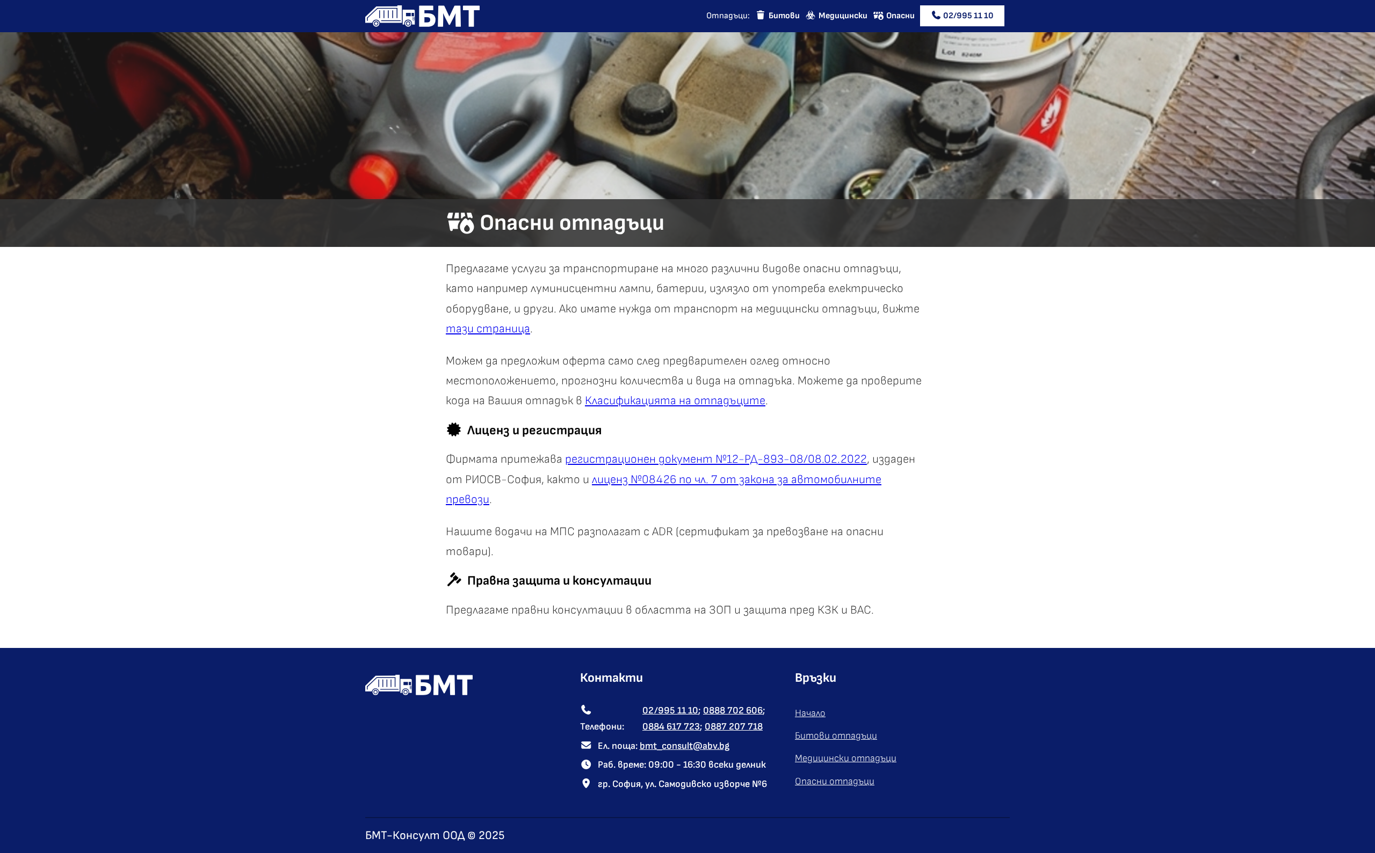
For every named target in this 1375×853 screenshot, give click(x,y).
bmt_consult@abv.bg (684, 746)
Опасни (900, 16)
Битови (784, 16)
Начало (810, 713)
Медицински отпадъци (845, 758)
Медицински (843, 16)
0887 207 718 (734, 726)
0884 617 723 (671, 726)
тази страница (488, 329)
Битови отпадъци (836, 735)
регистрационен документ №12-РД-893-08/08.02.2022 (716, 459)
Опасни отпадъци (834, 781)
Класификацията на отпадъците (675, 400)
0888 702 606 (733, 710)
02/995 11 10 (968, 16)
